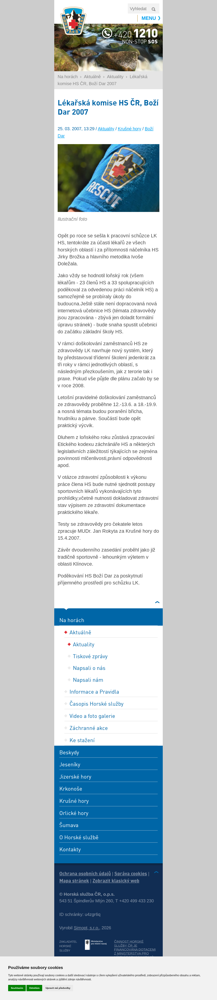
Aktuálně (92, 76)
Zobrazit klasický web (116, 880)
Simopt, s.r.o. (86, 927)
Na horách (68, 76)
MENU (149, 18)
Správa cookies (130, 873)
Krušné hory (129, 128)
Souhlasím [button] (17, 988)
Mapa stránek (74, 880)
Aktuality (115, 76)
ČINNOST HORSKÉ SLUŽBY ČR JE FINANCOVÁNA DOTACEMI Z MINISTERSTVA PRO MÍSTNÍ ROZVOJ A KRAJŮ (135, 949)
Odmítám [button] (34, 988)
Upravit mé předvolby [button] (58, 988)
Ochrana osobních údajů (85, 873)
